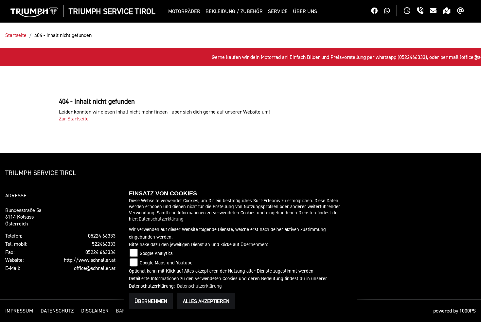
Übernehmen (150, 301)
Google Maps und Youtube (166, 262)
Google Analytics (156, 253)
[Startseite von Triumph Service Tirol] (34, 12)
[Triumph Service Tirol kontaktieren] (436, 11)
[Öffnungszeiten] (410, 11)
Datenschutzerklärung (161, 219)
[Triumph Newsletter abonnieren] (464, 11)
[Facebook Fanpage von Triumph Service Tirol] (377, 11)
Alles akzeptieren (206, 301)
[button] (185, 11)
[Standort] (450, 11)
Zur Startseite (74, 118)
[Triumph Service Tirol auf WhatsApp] (390, 11)
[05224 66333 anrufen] (423, 11)
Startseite (16, 35)
